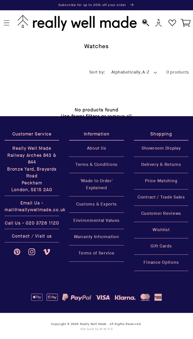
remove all (120, 116)
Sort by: (97, 72)
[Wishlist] (172, 23)
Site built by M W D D (96, 329)
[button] (6, 23)
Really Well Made (93, 324)
